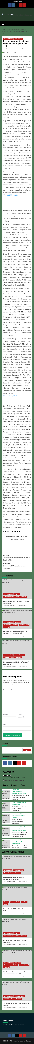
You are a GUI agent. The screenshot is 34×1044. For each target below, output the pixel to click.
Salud (17, 596)
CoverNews (17, 1041)
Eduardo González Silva (10, 605)
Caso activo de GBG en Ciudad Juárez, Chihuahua (19, 808)
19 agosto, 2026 (22, 605)
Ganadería (14, 804)
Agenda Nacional (8, 38)
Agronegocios (15, 789)
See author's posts (17, 539)
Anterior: (16, 557)
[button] (3, 23)
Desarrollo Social (24, 624)
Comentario (7, 690)
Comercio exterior (17, 791)
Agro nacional (7, 624)
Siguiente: (14, 566)
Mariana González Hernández (11, 48)
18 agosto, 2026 (22, 636)
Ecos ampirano (18, 38)
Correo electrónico (21, 716)
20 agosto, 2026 (22, 913)
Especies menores (9, 596)
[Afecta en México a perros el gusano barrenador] (17, 589)
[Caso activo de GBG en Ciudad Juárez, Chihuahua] (6, 809)
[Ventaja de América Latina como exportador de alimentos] (6, 796)
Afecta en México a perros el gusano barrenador (18, 821)
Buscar (5, 743)
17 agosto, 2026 (22, 666)
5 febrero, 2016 (24, 48)
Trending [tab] (24, 785)
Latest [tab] (6, 785)
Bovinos (17, 594)
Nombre (5, 714)
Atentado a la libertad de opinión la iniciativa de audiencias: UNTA (19, 834)
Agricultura (17, 622)
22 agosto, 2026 (22, 881)
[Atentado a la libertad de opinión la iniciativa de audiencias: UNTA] (17, 619)
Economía (6, 657)
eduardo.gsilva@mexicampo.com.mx (13, 1025)
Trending (23, 596)
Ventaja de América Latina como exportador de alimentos (20, 797)
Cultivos (15, 624)
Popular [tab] (14, 785)
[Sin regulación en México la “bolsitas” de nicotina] (17, 650)
